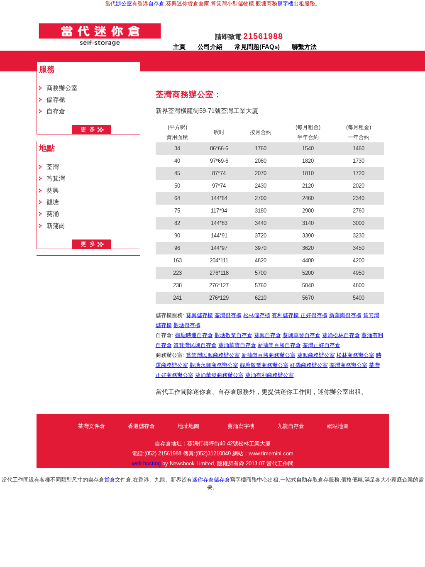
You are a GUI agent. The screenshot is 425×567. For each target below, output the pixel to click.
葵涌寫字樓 (240, 426)
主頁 (179, 47)
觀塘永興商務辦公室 (214, 365)
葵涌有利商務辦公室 (269, 375)
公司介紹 (210, 47)
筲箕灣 (55, 178)
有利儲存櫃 (286, 315)
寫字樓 (285, 3)
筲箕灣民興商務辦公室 (213, 355)
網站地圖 (338, 426)
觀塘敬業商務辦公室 (264, 365)
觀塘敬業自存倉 (233, 335)
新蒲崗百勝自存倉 (279, 345)
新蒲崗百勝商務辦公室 (269, 355)
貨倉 (109, 480)
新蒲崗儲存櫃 (345, 315)
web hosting (146, 463)
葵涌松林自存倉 (341, 335)
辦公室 (124, 3)
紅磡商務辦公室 (309, 365)
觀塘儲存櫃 (186, 325)
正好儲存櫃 (313, 315)
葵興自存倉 (267, 335)
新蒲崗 (55, 225)
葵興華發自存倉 (301, 335)
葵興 (52, 190)
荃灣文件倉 (91, 426)
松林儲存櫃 (256, 315)
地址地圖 (188, 426)
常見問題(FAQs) (257, 47)
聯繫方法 (304, 47)
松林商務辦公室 (355, 355)
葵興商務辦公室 (316, 355)
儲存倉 (222, 480)
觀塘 (52, 202)
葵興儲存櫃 (199, 315)
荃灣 (52, 167)
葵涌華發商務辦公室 (219, 375)
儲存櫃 (55, 99)
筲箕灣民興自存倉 (195, 345)
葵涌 (52, 213)
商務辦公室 (62, 88)
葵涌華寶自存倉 (237, 345)
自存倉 (156, 3)
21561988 (263, 36)
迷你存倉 (203, 480)
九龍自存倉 (290, 426)
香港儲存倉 (141, 426)
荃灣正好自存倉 (321, 345)
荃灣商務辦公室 (348, 365)
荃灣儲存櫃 (228, 315)
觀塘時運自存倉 (194, 335)
